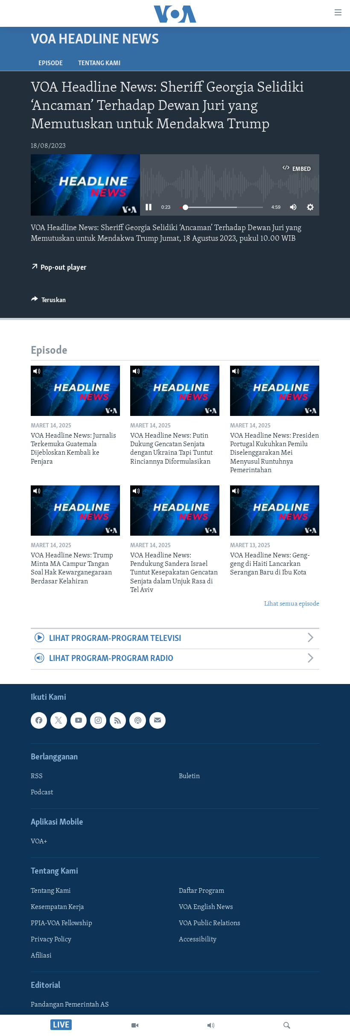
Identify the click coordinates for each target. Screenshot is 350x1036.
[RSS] (118, 720)
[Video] (135, 1025)
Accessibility (197, 939)
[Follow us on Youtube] (78, 720)
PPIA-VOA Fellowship (61, 923)
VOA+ (39, 841)
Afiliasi (41, 955)
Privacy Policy (51, 939)
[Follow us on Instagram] (98, 720)
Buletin (189, 776)
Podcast (42, 792)
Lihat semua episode (291, 604)
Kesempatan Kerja (57, 906)
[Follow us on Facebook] (39, 720)
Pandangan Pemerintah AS (70, 1004)
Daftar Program (201, 890)
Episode (50, 63)
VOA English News (206, 906)
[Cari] (287, 1025)
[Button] (48, 302)
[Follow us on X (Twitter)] (58, 720)
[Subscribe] (157, 720)
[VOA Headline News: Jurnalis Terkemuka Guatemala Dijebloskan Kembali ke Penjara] (75, 391)
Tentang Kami (99, 63)
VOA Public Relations (209, 923)
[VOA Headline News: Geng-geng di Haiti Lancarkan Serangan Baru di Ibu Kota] (274, 510)
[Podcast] (137, 720)
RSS (37, 776)
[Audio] (211, 1025)
